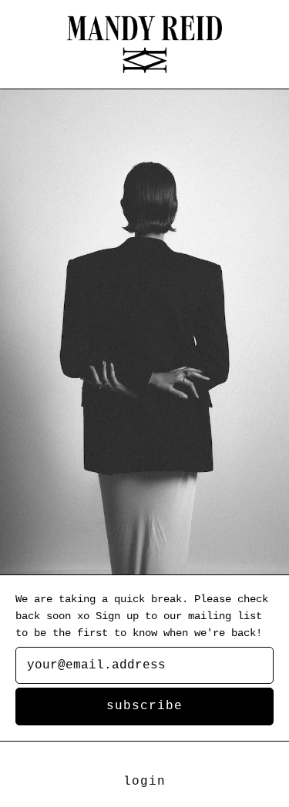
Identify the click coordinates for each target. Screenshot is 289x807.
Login (144, 782)
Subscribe (144, 706)
